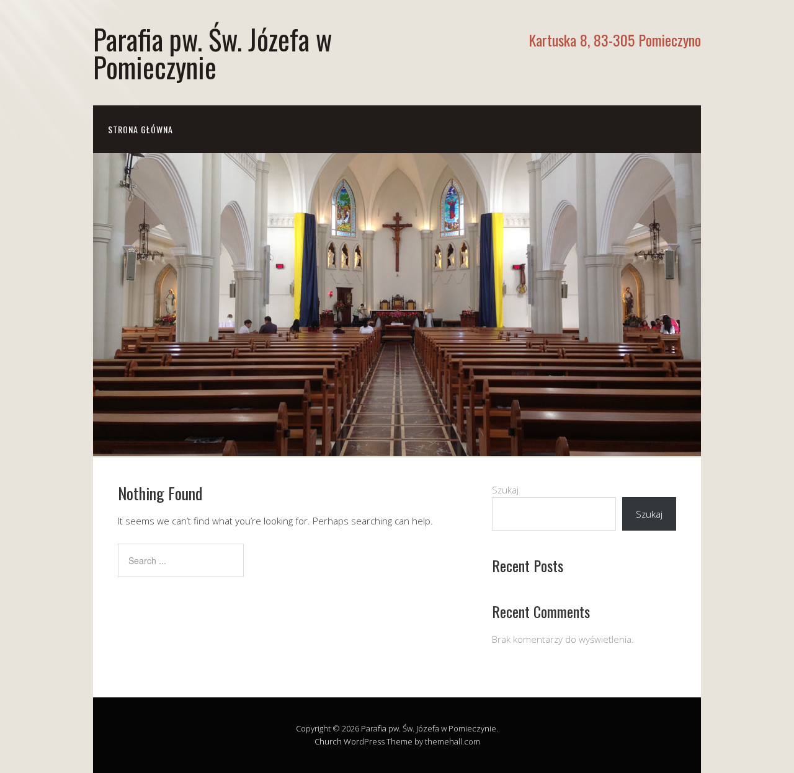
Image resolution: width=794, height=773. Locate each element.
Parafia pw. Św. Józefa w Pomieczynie (212, 52)
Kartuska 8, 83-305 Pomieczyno (615, 40)
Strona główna (140, 129)
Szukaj (505, 490)
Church (328, 741)
